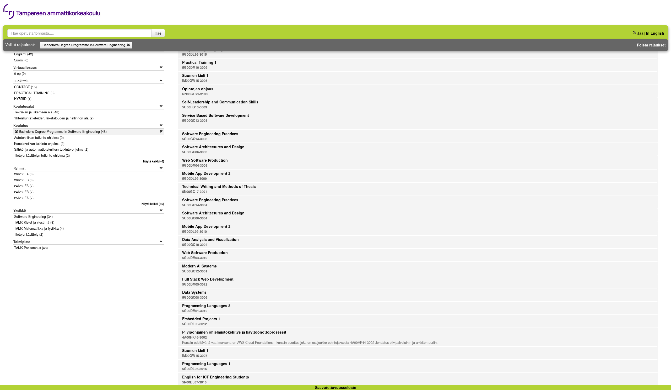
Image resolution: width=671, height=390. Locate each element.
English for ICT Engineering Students (215, 377)
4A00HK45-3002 (194, 337)
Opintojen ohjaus (197, 88)
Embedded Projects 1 (201, 318)
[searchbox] (79, 33)
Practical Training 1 (199, 62)
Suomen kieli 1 (195, 75)
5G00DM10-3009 (194, 67)
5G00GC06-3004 (194, 218)
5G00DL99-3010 (194, 231)
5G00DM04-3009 (194, 165)
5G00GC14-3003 (194, 138)
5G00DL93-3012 (194, 324)
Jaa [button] (640, 33)
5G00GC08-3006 (194, 297)
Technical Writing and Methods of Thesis (219, 186)
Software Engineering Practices (210, 133)
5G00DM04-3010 (194, 257)
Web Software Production (205, 160)
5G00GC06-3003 (194, 152)
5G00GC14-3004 (194, 205)
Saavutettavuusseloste (335, 387)
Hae (158, 33)
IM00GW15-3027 (194, 355)
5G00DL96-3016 (194, 368)
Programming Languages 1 (206, 363)
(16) (153, 204)
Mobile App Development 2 (206, 173)
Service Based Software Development (215, 115)
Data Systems (194, 292)
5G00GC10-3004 (194, 244)
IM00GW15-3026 (194, 80)
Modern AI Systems (199, 265)
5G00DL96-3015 (194, 54)
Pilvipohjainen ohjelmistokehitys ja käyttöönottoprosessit (234, 332)
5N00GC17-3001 (194, 191)
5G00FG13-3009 (194, 107)
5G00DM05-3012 (194, 284)
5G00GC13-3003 (194, 120)
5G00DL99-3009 (194, 178)
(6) (153, 161)
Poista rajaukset (651, 45)
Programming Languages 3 (206, 305)
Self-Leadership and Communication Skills (220, 101)
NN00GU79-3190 (195, 94)
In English (655, 33)
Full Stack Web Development (208, 279)
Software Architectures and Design (213, 146)
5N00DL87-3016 (194, 382)
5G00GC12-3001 (194, 271)
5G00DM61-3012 (194, 310)
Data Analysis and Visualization (210, 239)
